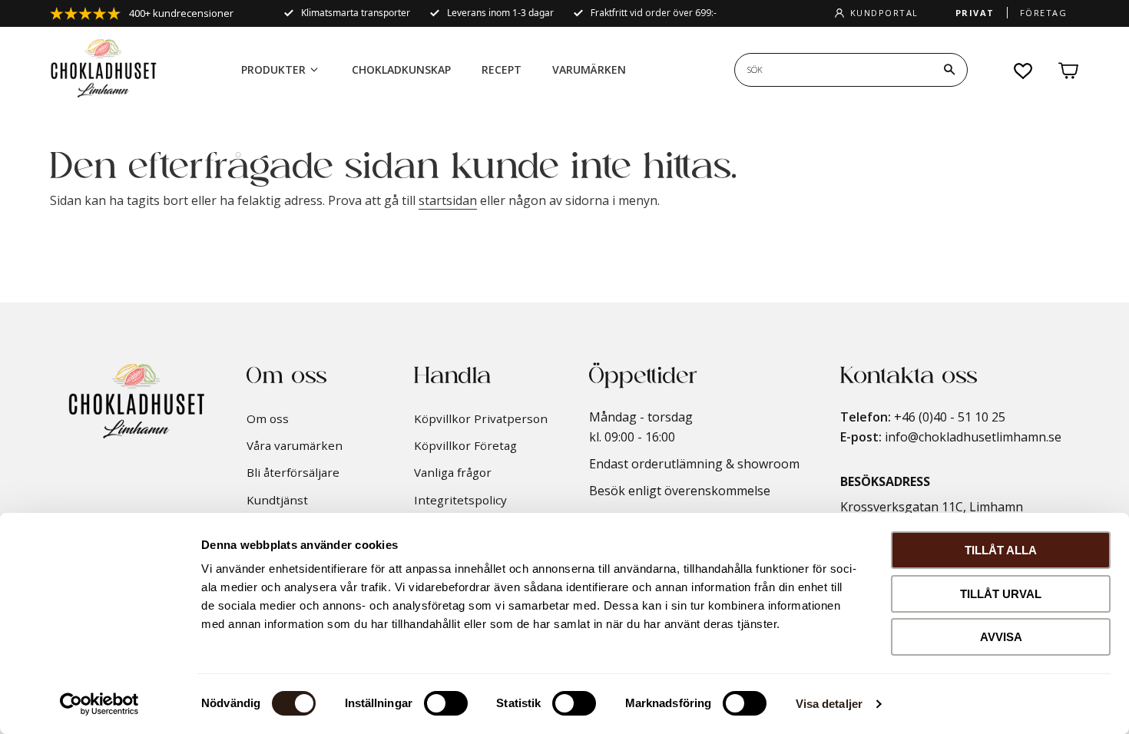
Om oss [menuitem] (268, 418)
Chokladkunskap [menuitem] (401, 69)
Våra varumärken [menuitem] (295, 445)
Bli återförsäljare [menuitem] (293, 472)
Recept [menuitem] (501, 69)
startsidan (448, 200)
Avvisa (1001, 636)
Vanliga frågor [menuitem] (453, 472)
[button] (1024, 70)
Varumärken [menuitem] (589, 69)
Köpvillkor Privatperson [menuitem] (481, 418)
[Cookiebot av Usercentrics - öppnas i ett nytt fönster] (99, 704)
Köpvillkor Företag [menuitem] (465, 445)
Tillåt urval (1000, 593)
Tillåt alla (1001, 550)
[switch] (446, 703)
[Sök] (949, 70)
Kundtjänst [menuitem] (277, 500)
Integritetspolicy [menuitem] (460, 500)
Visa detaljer (829, 703)
